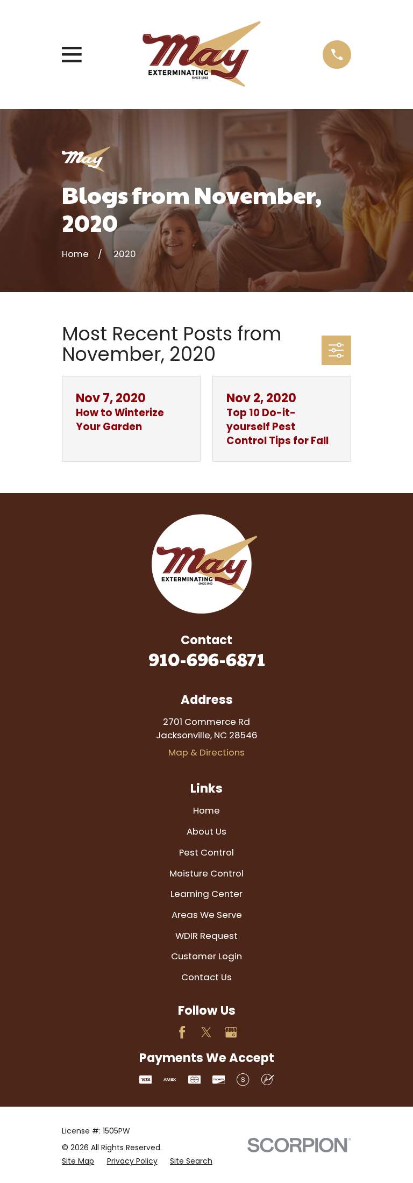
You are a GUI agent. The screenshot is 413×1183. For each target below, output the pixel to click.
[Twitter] (206, 1032)
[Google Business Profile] (231, 1032)
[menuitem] (78, 1161)
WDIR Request (206, 935)
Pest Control (206, 852)
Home (206, 810)
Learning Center (206, 893)
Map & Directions (206, 752)
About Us (206, 831)
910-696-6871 (206, 658)
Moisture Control (206, 873)
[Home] (202, 55)
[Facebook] (182, 1032)
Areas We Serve (207, 914)
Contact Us (206, 977)
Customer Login (206, 956)
